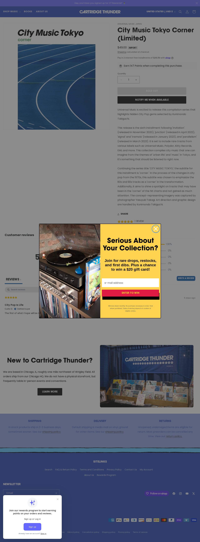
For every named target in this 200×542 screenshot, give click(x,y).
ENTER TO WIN (130, 293)
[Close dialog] (156, 229)
